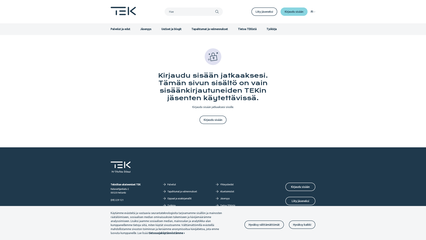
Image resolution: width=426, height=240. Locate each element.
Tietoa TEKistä (247, 29)
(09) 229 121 (117, 200)
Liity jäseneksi (264, 11)
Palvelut (171, 184)
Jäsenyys (145, 29)
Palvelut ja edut (120, 29)
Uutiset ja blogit (171, 29)
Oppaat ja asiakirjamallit (179, 198)
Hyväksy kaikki (302, 224)
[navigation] (313, 12)
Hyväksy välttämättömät (264, 224)
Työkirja (272, 29)
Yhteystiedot (227, 184)
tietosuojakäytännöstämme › (167, 233)
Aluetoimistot (227, 191)
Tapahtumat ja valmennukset (210, 29)
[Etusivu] (123, 14)
